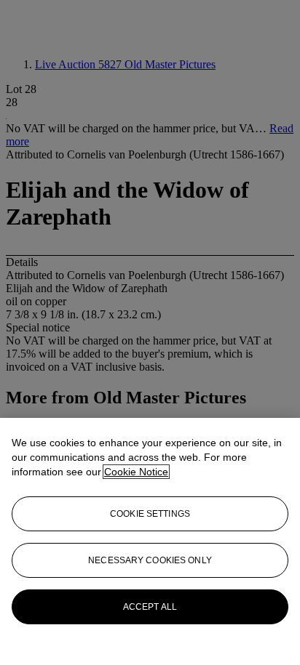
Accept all (150, 607)
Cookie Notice (136, 471)
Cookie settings (150, 514)
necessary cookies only (150, 560)
